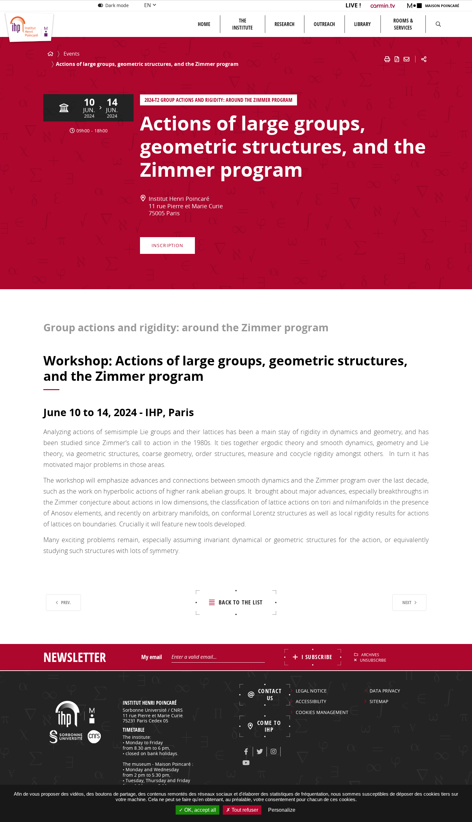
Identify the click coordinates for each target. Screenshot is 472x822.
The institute (242, 24)
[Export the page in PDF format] (397, 59)
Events (72, 53)
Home (204, 24)
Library (362, 24)
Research (284, 24)
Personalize (281, 810)
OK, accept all (199, 810)
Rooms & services (403, 24)
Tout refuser (244, 810)
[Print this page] (387, 59)
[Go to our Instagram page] (273, 751)
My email (151, 657)
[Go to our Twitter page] (260, 751)
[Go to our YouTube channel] (246, 763)
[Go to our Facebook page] (246, 751)
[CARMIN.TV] (384, 5)
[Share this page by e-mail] (406, 59)
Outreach (324, 24)
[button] (438, 24)
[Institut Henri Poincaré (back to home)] (29, 27)
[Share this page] (424, 59)
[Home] (50, 53)
